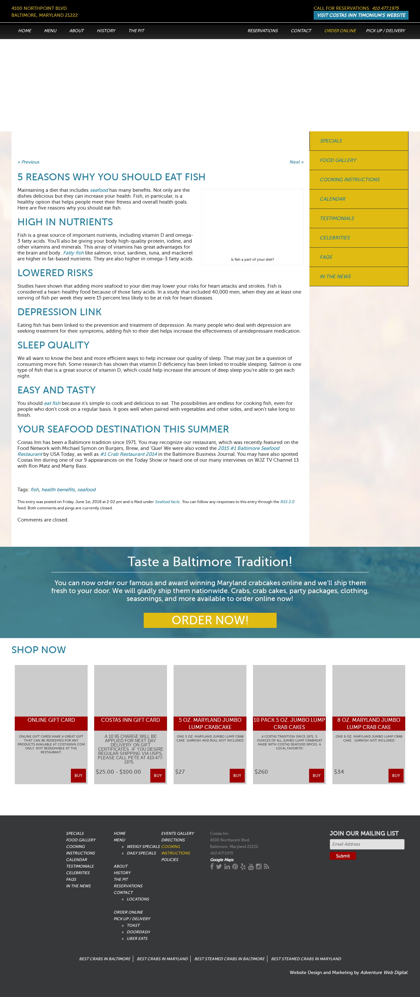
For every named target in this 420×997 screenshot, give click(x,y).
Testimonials (337, 218)
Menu (50, 30)
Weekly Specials (143, 846)
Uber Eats (137, 938)
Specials (331, 141)
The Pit (136, 30)
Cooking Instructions (349, 179)
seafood (86, 489)
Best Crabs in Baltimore (104, 959)
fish (35, 489)
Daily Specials (141, 853)
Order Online (340, 30)
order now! (210, 620)
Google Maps (221, 859)
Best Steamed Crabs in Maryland (306, 959)
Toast (133, 925)
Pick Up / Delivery (385, 30)
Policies (169, 859)
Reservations (262, 30)
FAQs (326, 257)
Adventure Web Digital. (384, 972)
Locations (138, 899)
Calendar (332, 199)
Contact (301, 30)
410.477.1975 (385, 8)
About (76, 30)
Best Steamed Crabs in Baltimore (229, 959)
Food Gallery (338, 160)
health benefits (58, 489)
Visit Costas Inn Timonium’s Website (361, 15)
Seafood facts (167, 501)
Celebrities (334, 237)
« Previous (28, 162)
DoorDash (138, 932)
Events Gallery (177, 833)
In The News (335, 276)
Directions (173, 840)
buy (78, 775)
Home (24, 30)
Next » (296, 162)
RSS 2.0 (287, 501)
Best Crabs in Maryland (162, 959)
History (106, 30)
